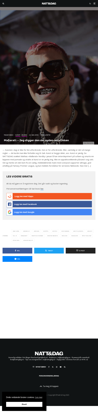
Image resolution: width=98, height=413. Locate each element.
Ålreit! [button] (24, 404)
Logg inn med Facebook (25, 204)
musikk (65, 235)
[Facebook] (49, 367)
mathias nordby (37, 235)
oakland (75, 235)
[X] (53, 367)
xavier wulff (28, 240)
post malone (87, 235)
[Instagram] (57, 367)
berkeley (27, 231)
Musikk (24, 135)
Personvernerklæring (49, 376)
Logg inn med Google (24, 212)
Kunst (17, 135)
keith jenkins (78, 231)
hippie (46, 231)
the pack (16, 240)
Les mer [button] (38, 397)
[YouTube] (61, 367)
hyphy (55, 231)
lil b (15, 235)
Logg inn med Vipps (23, 196)
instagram (65, 231)
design (37, 231)
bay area (16, 231)
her (42, 188)
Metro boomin (53, 235)
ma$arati (25, 235)
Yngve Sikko (8, 135)
